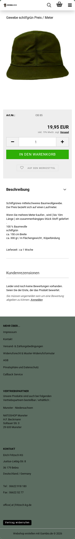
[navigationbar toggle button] (70, 5)
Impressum (10, 332)
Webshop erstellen (24, 533)
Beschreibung (17, 189)
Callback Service (13, 374)
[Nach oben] (63, 533)
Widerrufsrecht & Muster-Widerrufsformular (29, 353)
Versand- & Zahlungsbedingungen (23, 346)
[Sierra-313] (8, 5)
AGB (5, 360)
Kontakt (7, 339)
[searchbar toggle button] (49, 5)
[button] (12, 142)
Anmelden (36, 299)
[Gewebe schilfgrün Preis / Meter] (37, 55)
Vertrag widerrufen (17, 522)
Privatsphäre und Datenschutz (21, 367)
